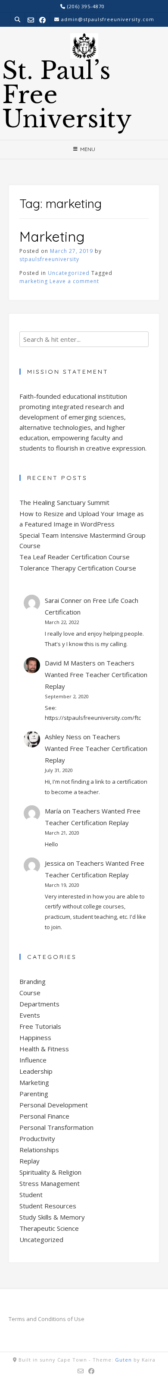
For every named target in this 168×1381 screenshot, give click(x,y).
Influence (33, 1060)
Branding (32, 981)
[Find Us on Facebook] (42, 20)
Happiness (35, 1037)
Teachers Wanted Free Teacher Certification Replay (96, 674)
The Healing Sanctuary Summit (64, 502)
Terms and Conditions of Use (46, 1319)
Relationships (39, 1149)
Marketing (51, 236)
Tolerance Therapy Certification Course (77, 568)
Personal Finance (44, 1116)
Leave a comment (74, 281)
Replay (29, 1161)
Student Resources (47, 1205)
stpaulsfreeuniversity (49, 259)
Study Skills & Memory (52, 1217)
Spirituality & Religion (50, 1172)
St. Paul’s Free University (67, 95)
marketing (33, 281)
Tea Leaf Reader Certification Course (74, 556)
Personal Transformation (56, 1127)
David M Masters (70, 663)
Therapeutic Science (49, 1228)
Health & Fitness (44, 1048)
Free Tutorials (40, 1026)
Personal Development (53, 1104)
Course (29, 992)
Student (31, 1194)
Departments (39, 1003)
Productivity (37, 1138)
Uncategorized (69, 273)
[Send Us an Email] (31, 20)
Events (29, 1015)
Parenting (33, 1093)
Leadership (36, 1071)
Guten (123, 1359)
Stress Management (49, 1183)
